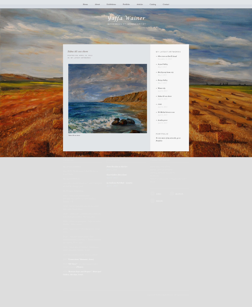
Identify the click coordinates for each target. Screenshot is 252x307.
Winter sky (161, 88)
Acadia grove (162, 120)
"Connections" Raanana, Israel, (81, 259)
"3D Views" (73, 263)
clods (160, 104)
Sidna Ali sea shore (78, 51)
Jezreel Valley (163, 64)
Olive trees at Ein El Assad (167, 56)
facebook (179, 193)
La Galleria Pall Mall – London (119, 182)
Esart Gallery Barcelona (117, 174)
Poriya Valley (162, 80)
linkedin (159, 200)
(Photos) (79, 266)
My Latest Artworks (81, 58)
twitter (158, 193)
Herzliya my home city (166, 72)
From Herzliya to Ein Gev (117, 166)
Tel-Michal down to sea (166, 112)
